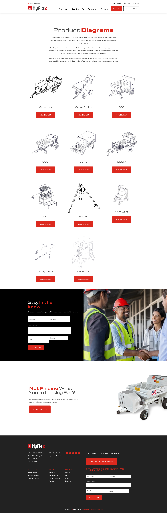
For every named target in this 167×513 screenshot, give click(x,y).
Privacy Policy (86, 509)
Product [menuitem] (67, 473)
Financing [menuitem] (114, 453)
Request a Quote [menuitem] (54, 475)
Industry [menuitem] (67, 475)
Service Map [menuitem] (126, 3)
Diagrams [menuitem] (68, 481)
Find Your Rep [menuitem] (117, 3)
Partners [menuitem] (104, 453)
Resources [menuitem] (32, 470)
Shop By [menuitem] (68, 470)
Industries (74, 9)
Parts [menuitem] (67, 478)
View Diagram (45, 115)
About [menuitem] (51, 470)
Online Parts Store (90, 9)
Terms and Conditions (97, 509)
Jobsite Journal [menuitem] (32, 473)
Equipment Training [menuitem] (33, 478)
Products (63, 9)
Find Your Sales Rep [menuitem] (55, 478)
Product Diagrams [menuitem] (33, 475)
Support (104, 9)
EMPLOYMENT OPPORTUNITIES (101, 461)
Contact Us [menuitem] (135, 3)
